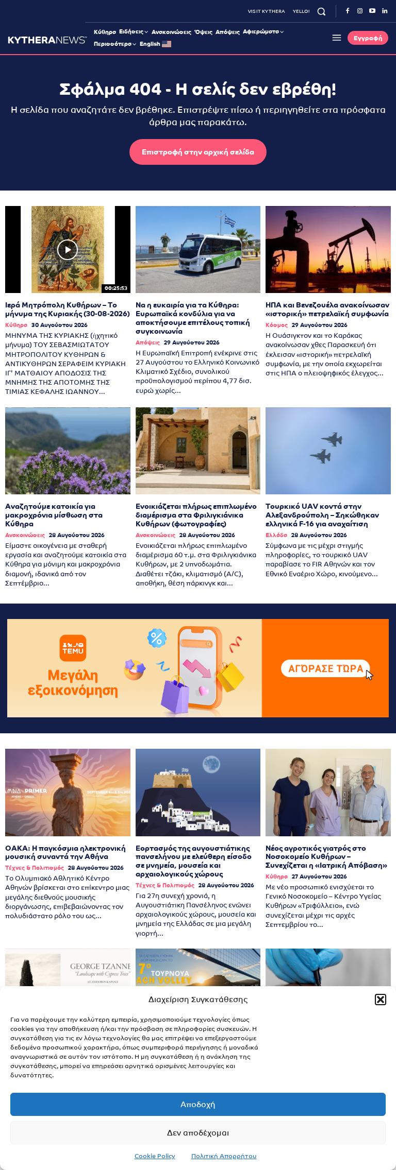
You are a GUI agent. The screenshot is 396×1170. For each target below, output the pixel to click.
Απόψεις (148, 342)
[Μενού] (335, 37)
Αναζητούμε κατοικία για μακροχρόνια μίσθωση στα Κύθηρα (54, 515)
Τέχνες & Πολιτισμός (34, 868)
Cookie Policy (155, 1156)
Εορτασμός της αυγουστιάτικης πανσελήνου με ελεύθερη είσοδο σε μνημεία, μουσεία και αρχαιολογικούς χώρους (194, 861)
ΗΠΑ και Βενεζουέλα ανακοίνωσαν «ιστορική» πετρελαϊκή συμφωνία (327, 309)
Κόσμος (277, 325)
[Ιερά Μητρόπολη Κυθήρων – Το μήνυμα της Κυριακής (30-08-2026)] (67, 250)
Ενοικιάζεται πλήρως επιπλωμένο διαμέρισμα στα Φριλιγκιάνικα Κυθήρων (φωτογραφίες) (196, 515)
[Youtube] (372, 11)
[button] (380, 999)
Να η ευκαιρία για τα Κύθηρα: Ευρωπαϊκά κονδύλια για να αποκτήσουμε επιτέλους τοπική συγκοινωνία (193, 318)
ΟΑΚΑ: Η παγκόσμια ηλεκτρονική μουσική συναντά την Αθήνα (65, 852)
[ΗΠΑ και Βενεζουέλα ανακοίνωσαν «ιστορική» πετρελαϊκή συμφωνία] (328, 250)
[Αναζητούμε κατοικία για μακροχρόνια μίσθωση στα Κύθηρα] (67, 451)
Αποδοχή (198, 1104)
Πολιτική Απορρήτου (224, 1156)
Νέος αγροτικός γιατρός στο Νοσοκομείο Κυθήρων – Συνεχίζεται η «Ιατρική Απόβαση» (326, 857)
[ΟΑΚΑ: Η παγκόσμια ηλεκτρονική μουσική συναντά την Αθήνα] (67, 792)
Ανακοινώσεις (25, 535)
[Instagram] (360, 11)
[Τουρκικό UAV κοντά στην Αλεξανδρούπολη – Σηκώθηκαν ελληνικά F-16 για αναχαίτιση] (328, 451)
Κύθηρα (16, 325)
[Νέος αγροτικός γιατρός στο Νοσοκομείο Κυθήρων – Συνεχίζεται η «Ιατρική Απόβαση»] (328, 792)
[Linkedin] (384, 11)
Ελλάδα (276, 535)
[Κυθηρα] (47, 40)
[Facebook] (347, 11)
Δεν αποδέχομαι (198, 1132)
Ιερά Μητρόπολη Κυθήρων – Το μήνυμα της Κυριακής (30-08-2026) (67, 309)
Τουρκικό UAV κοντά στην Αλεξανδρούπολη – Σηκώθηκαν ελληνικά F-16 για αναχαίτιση (322, 515)
